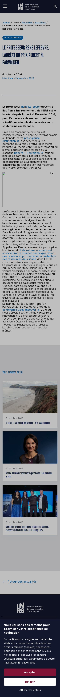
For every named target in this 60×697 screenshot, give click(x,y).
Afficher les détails (30, 690)
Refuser (30, 682)
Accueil (6, 23)
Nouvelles (27, 23)
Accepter (30, 672)
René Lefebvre (30, 106)
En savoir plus (26, 662)
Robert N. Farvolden (27, 153)
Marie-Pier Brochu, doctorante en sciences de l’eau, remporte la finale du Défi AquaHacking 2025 (27, 528)
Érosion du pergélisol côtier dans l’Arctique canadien (28, 422)
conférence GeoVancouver (19, 310)
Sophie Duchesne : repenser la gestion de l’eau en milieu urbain (29, 474)
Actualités (40, 23)
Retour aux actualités (22, 581)
